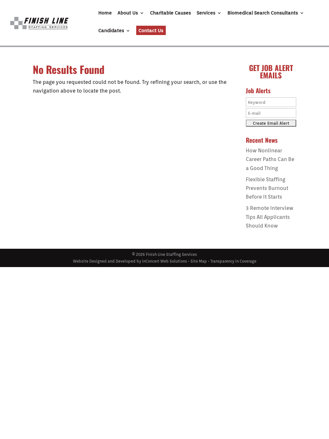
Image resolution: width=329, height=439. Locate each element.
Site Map (199, 261)
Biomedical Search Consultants (262, 13)
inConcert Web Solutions (164, 261)
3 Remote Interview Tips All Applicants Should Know (269, 216)
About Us (128, 13)
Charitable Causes (170, 13)
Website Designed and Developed (104, 261)
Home (105, 13)
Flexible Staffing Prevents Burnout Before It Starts (267, 188)
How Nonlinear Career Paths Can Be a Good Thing (270, 159)
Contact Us (150, 30)
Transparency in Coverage (233, 261)
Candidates (111, 30)
